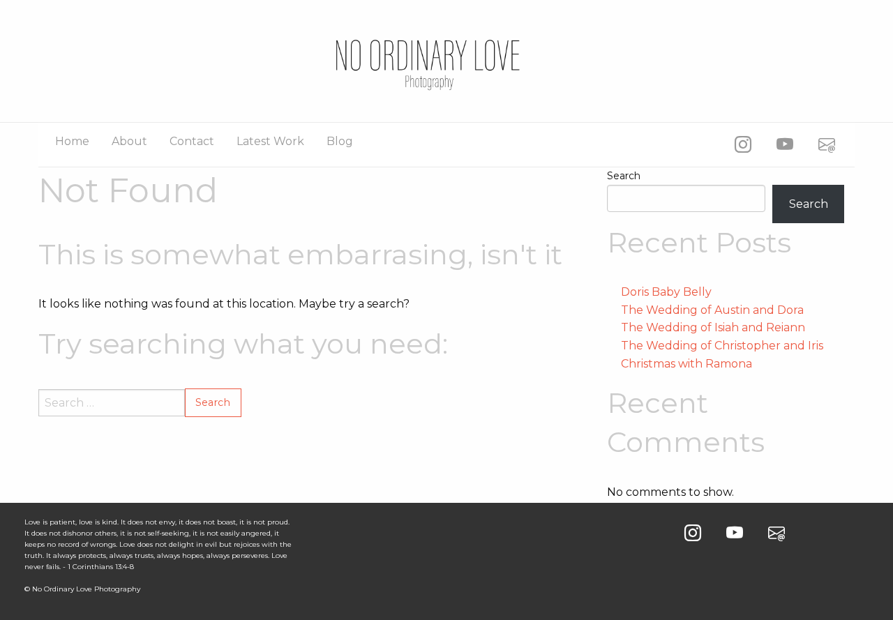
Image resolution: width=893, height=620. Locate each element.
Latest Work (270, 141)
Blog (340, 141)
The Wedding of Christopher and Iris (722, 345)
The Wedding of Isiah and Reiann (713, 327)
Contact (192, 141)
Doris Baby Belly (666, 291)
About (129, 141)
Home (72, 141)
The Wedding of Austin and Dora (712, 310)
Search (623, 175)
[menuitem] (72, 141)
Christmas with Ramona (686, 363)
